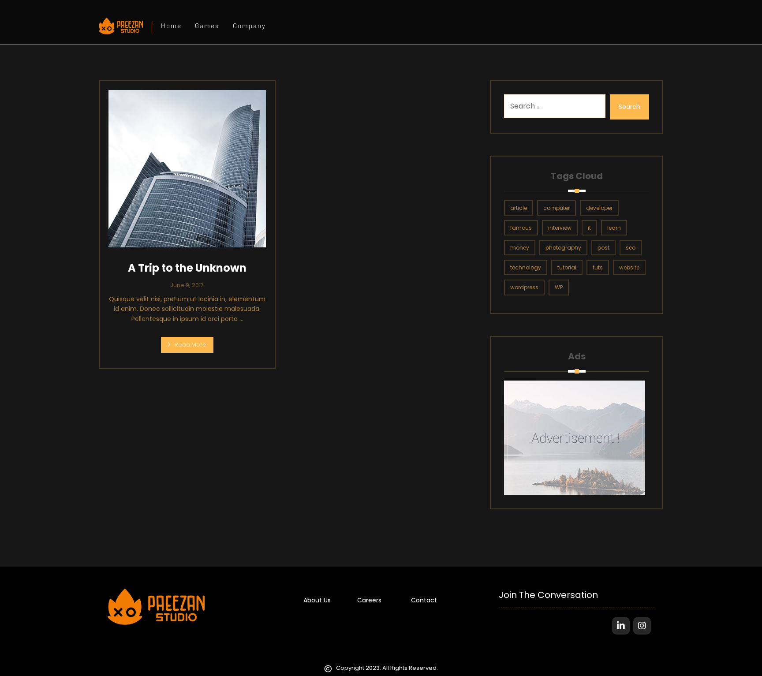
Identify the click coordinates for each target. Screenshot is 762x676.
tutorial (566, 267)
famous (521, 228)
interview (560, 228)
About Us (317, 600)
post (603, 247)
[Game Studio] (121, 26)
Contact (424, 600)
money (519, 247)
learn (614, 228)
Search (629, 106)
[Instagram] (642, 626)
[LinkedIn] (621, 626)
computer (556, 208)
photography (563, 247)
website (629, 267)
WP (559, 287)
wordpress (524, 287)
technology (525, 267)
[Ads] (576, 438)
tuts (598, 267)
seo (630, 247)
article (518, 208)
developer (599, 208)
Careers (369, 600)
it (589, 228)
